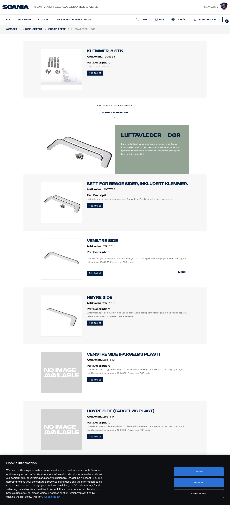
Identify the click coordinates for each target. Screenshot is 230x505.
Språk (181, 19)
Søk (145, 19)
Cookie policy (52, 496)
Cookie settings (198, 493)
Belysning (24, 19)
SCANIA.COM (211, 7)
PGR (161, 19)
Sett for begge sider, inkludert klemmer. (137, 183)
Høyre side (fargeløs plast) (120, 411)
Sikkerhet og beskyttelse (74, 19)
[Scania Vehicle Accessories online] (15, 7)
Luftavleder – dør (151, 135)
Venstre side (102, 240)
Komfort (44, 19)
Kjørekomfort (32, 29)
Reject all (198, 482)
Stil (7, 19)
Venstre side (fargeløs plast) (123, 354)
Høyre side (99, 297)
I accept (199, 471)
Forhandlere (207, 19)
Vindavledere (57, 29)
